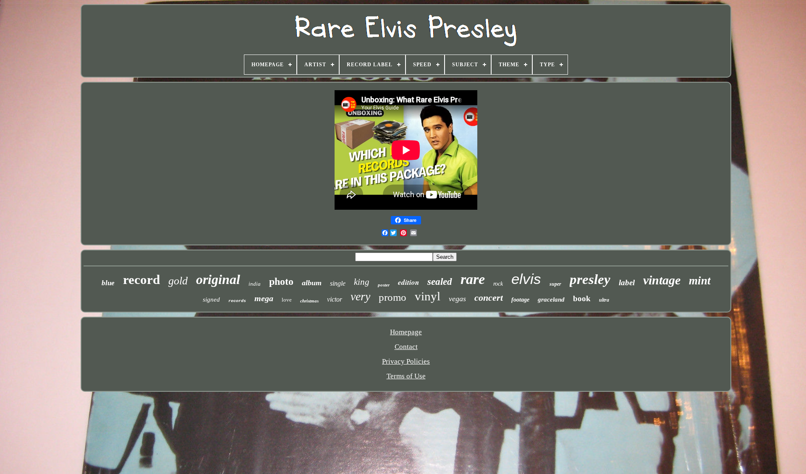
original (218, 279)
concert (488, 297)
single (337, 283)
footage (520, 300)
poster (384, 284)
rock (498, 284)
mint (700, 280)
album (312, 283)
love (287, 300)
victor (334, 299)
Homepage (406, 332)
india (255, 284)
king (361, 282)
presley (590, 279)
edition (408, 282)
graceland (551, 299)
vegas (457, 298)
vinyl (427, 296)
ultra (604, 300)
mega (263, 298)
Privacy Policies (406, 361)
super (555, 284)
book (582, 298)
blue (108, 283)
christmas (309, 300)
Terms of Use (406, 376)
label (627, 282)
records (237, 301)
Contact (406, 347)
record (141, 279)
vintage (661, 280)
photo (281, 281)
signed (211, 299)
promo (392, 297)
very (360, 296)
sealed (439, 281)
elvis (526, 279)
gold (178, 281)
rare (473, 279)
